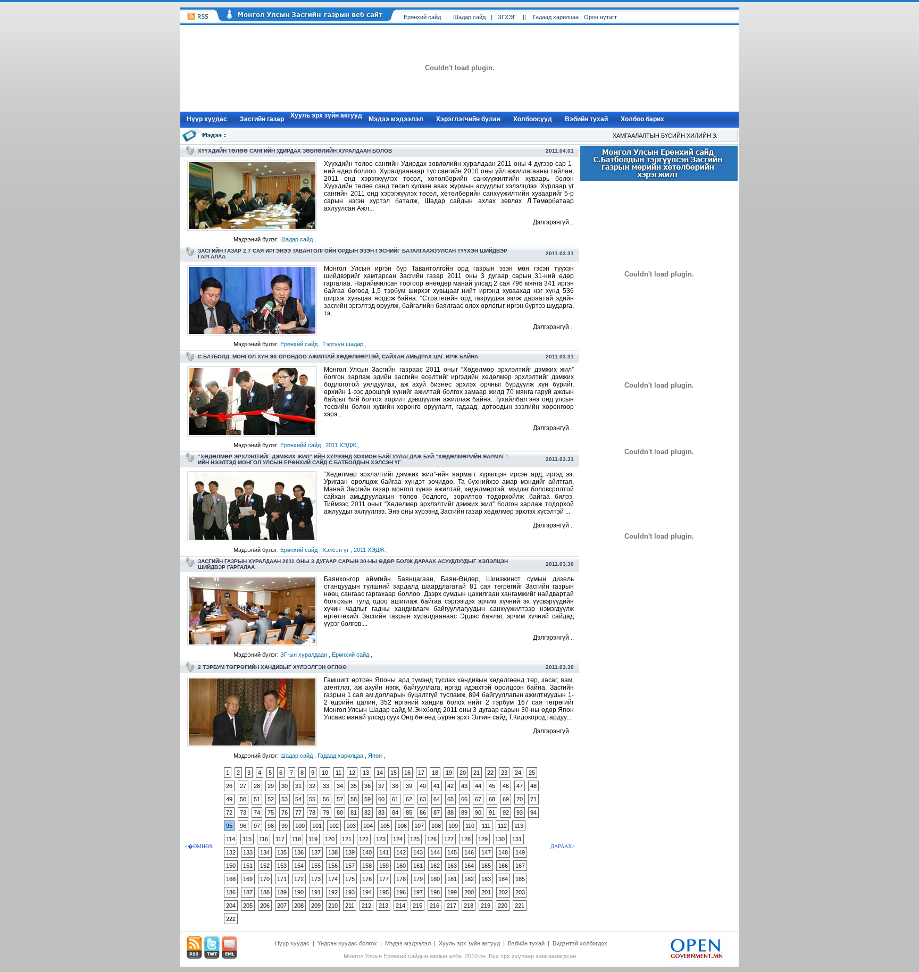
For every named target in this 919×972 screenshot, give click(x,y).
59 (367, 799)
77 (298, 812)
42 (450, 786)
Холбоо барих (642, 119)
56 (326, 799)
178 (401, 879)
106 (402, 826)
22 (490, 772)
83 (381, 812)
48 (533, 786)
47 (519, 786)
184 (503, 879)
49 (229, 799)
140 (367, 852)
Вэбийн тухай (586, 119)
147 (486, 852)
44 (478, 786)
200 (469, 892)
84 (395, 812)
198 (435, 892)
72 (229, 812)
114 (230, 839)
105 (385, 826)
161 (418, 865)
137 (316, 852)
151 (248, 865)
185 (520, 879)
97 (257, 826)
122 (364, 839)
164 (469, 865)
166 (503, 865)
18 (435, 772)
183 (486, 879)
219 (485, 905)
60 (381, 799)
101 (317, 826)
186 (231, 892)
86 (423, 812)
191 (316, 892)
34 (340, 786)
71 (533, 799)
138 (333, 852)
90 (478, 812)
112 (502, 826)
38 (395, 786)
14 (380, 772)
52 (271, 799)
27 (243, 786)
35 (353, 786)
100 (300, 826)
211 (349, 905)
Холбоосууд (532, 119)
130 (500, 839)
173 (316, 879)
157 (350, 865)
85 (409, 812)
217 (451, 905)
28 (257, 786)
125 (415, 839)
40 (423, 786)
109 (453, 826)
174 (333, 879)
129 (483, 839)
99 (284, 826)
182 (469, 879)
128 (466, 839)
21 (476, 772)
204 (231, 905)
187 (248, 892)
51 (257, 799)
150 (231, 865)
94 (533, 812)
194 (367, 892)
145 (452, 852)
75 (271, 812)
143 (418, 852)
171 (282, 879)
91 (492, 812)
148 (503, 852)
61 (395, 799)
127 (449, 839)
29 (271, 786)
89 (464, 812)
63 (423, 799)
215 (417, 905)
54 (298, 799)
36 (367, 786)
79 (326, 812)
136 (299, 852)
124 (398, 839)
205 (248, 905)
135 (282, 852)
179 (418, 879)
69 (506, 799)
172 (299, 879)
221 (519, 905)
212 (366, 905)
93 (519, 812)
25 (532, 772)
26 (229, 786)
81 (353, 812)
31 (298, 786)
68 (492, 799)
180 (435, 879)
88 (450, 812)
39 (409, 786)
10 (325, 772)
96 (243, 826)
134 (265, 852)
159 (384, 865)
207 (282, 905)
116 (263, 839)
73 (243, 812)
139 (350, 852)
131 (517, 839)
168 (231, 879)
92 (506, 812)
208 (299, 905)
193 (350, 892)
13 (366, 772)
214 (400, 905)
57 (340, 799)
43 (464, 786)
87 (436, 812)
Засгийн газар (262, 119)
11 (338, 772)
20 (463, 772)
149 (520, 852)
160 (401, 865)
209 (316, 905)
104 (368, 826)
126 (432, 839)
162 (435, 865)
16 (407, 772)
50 (243, 799)
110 (469, 826)
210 (333, 905)
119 (313, 839)
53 (284, 799)
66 (464, 799)
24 (518, 772)
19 (449, 772)
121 (347, 839)
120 (330, 839)
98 (271, 826)
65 (450, 799)
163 (452, 865)
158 (367, 865)
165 (486, 865)
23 (504, 772)
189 (282, 892)
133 (248, 852)
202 (503, 892)
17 (421, 772)
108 (436, 826)
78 (312, 812)
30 (284, 786)
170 (265, 879)
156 (333, 865)
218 (468, 905)
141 (384, 852)
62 (409, 799)
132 (231, 852)
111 (486, 826)
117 (280, 839)
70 (519, 799)
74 (257, 812)
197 (418, 892)
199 (452, 892)
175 (350, 879)
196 (401, 892)
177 (384, 879)
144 (435, 852)
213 (383, 905)
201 (486, 892)
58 (353, 799)
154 (299, 865)
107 (419, 826)
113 (518, 826)
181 (452, 879)
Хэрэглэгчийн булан (468, 119)
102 (334, 826)
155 (316, 865)
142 (401, 852)
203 (520, 892)
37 (381, 786)
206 (265, 905)
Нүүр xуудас (207, 119)
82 (367, 812)
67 (478, 799)
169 (248, 879)
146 (469, 852)
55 (312, 799)
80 (340, 812)
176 (367, 879)
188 (265, 892)
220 (502, 905)
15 (393, 772)
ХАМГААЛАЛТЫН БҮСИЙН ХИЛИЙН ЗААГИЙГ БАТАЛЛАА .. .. (688, 135)
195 (384, 892)
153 (282, 865)
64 (436, 799)
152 (265, 865)
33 (326, 786)
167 (520, 865)
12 (352, 772)
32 (312, 786)
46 (506, 786)
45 (492, 786)
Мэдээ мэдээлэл (396, 119)
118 (296, 839)
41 (436, 786)
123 (381, 839)
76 (284, 812)
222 (231, 919)
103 (351, 826)
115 (247, 839)
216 (434, 905)
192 (333, 892)
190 (299, 892)
